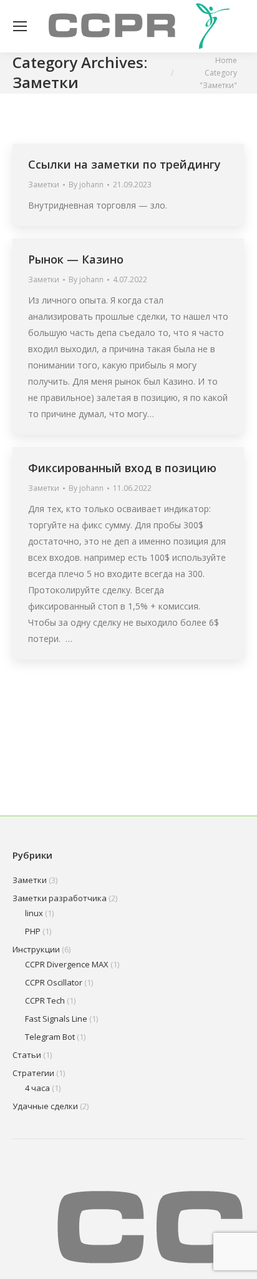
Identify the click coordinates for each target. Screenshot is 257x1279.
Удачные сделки (45, 1106)
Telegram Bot (50, 1036)
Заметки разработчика (59, 898)
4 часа (37, 1088)
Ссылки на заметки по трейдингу (124, 164)
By (86, 184)
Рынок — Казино (76, 259)
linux (34, 913)
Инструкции (36, 949)
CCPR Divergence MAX (67, 964)
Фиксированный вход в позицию (122, 467)
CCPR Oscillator (53, 982)
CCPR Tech (45, 1000)
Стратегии (33, 1073)
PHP (33, 931)
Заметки (43, 184)
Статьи (26, 1054)
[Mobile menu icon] (19, 26)
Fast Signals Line (56, 1018)
